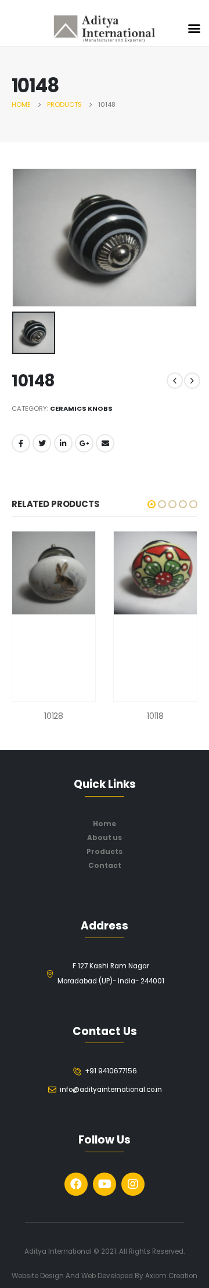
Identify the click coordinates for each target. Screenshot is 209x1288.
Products (104, 851)
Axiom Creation (171, 1275)
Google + (84, 443)
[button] (151, 504)
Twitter (42, 443)
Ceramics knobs (81, 408)
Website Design (39, 1275)
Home (104, 823)
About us (104, 837)
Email (105, 443)
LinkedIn (63, 443)
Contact (104, 865)
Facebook (21, 443)
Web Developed (107, 1275)
